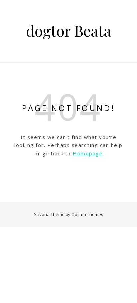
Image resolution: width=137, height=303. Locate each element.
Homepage (88, 153)
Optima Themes (87, 214)
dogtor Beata (68, 30)
